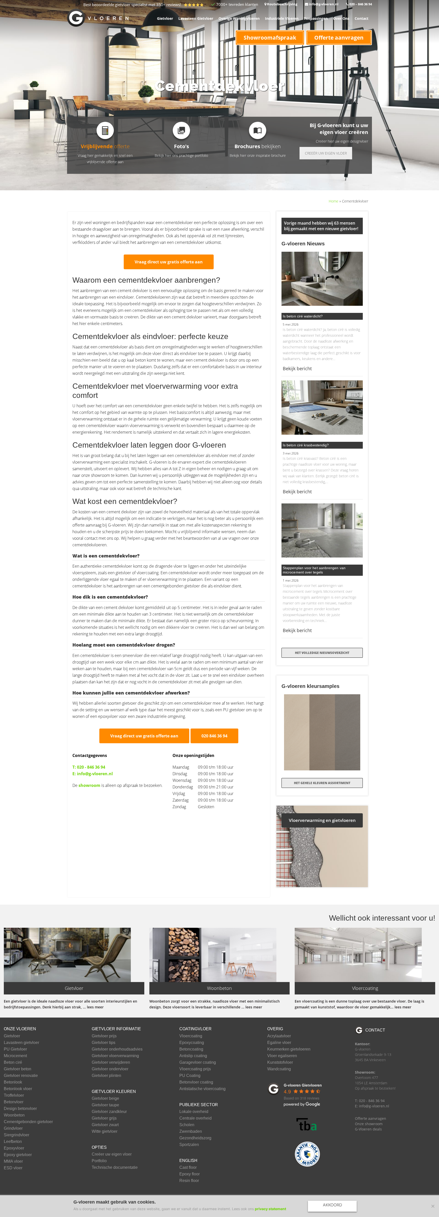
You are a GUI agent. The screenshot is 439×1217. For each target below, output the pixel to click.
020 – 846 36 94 (360, 4)
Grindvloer (13, 1128)
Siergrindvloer (16, 1135)
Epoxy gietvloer (18, 1155)
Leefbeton (13, 1142)
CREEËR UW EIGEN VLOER (326, 153)
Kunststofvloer (280, 1062)
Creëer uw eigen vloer (112, 1154)
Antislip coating (193, 1056)
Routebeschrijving (281, 4)
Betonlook (13, 1082)
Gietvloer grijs (104, 1118)
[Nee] (432, 1206)
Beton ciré (13, 1062)
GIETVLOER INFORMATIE (116, 1029)
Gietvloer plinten (106, 1076)
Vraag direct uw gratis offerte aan (169, 262)
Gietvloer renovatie (21, 1076)
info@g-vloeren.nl (323, 4)
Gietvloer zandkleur (109, 1112)
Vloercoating (190, 1036)
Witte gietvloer (104, 1131)
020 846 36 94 (214, 736)
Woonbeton (14, 1115)
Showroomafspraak (270, 37)
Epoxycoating (191, 1043)
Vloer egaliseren (282, 1056)
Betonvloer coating (196, 1082)
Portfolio (99, 1161)
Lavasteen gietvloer (21, 1043)
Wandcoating (279, 1069)
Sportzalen (189, 1145)
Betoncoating (191, 1049)
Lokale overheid (193, 1112)
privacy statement (270, 1209)
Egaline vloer (279, 1043)
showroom (89, 785)
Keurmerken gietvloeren (288, 1049)
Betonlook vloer (18, 1089)
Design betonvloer (20, 1109)
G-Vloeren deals (368, 1129)
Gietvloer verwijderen (111, 1062)
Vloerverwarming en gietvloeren (322, 820)
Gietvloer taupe (105, 1105)
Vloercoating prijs (195, 1069)
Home (333, 201)
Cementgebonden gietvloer (28, 1122)
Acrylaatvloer (279, 1036)
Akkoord (332, 1204)
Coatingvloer (195, 1029)
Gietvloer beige (105, 1098)
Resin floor (189, 1181)
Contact (375, 1030)
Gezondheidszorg (195, 1138)
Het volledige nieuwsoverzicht (322, 653)
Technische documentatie (115, 1167)
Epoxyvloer (14, 1148)
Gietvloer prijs (104, 1036)
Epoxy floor (189, 1174)
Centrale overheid (195, 1118)
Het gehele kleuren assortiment (322, 783)
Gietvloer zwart (105, 1125)
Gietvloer (12, 1036)
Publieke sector (198, 1105)
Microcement (15, 1056)
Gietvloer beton (17, 1069)
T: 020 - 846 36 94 (88, 767)
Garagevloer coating (197, 1062)
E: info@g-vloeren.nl (92, 773)
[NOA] (307, 1154)
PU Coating (189, 1076)
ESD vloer (13, 1168)
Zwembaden (190, 1131)
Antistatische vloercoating (202, 1089)
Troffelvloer (14, 1095)
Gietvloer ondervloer (110, 1069)
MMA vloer (13, 1161)
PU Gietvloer (15, 1049)
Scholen (186, 1125)
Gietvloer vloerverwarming (115, 1056)
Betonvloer (13, 1102)
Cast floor (188, 1167)
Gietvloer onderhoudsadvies (117, 1049)
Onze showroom (369, 1123)
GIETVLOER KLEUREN (114, 1091)
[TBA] (307, 1125)
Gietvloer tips (103, 1043)
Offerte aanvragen (339, 37)
